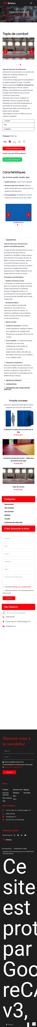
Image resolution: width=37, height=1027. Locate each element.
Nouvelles (27, 793)
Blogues (26, 790)
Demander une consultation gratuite (17, 388)
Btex (14, 796)
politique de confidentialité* (22, 587)
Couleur (7, 120)
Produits (15, 16)
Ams (14, 799)
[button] (5, 51)
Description (11, 240)
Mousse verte (17, 790)
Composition (11, 384)
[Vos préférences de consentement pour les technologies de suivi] (34, 1024)
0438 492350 (10, 617)
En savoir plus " (18, 435)
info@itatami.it (11, 626)
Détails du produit (14, 380)
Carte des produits (7, 848)
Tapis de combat (18, 487)
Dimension (8, 129)
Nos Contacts (7, 798)
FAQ (4, 801)
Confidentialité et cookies (20, 848)
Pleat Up (13, 136)
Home (7, 16)
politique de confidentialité (13, 767)
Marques (16, 793)
